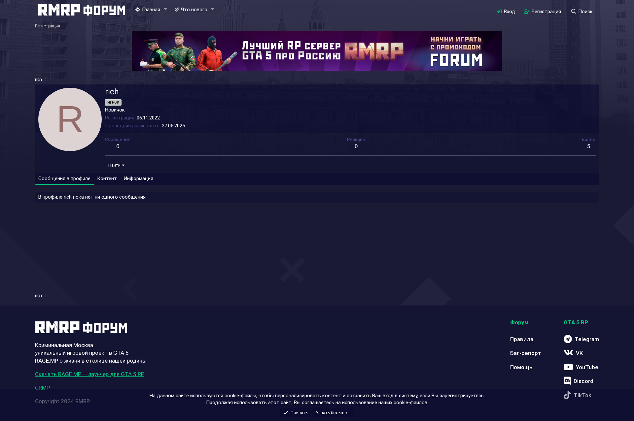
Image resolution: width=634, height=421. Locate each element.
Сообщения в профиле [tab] (64, 178)
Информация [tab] (138, 178)
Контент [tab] (107, 178)
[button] (165, 9)
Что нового (194, 10)
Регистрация (47, 25)
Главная (151, 10)
